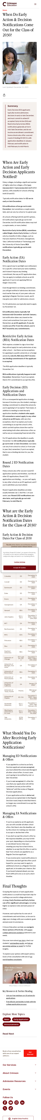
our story (22, 940)
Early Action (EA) (21, 188)
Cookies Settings (19, 562)
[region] (19, 560)
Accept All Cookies (19, 568)
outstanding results (17, 943)
